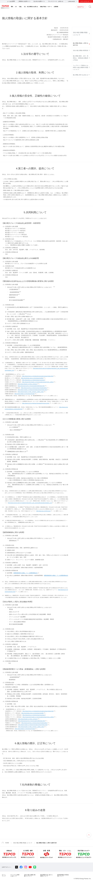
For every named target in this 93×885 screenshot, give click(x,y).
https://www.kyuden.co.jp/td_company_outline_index (31, 391)
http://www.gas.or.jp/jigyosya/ (43, 511)
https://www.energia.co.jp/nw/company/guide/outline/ (34, 388)
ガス (16, 6)
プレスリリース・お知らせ (55, 1)
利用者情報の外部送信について (63, 875)
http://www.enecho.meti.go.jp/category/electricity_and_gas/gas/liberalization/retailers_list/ (30, 503)
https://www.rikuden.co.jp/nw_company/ (27, 384)
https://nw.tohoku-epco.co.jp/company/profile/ (32, 378)
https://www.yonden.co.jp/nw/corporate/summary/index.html (32, 389)
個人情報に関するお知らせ (80, 75)
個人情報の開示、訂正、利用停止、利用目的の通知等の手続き (80, 58)
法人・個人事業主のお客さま (31, 6)
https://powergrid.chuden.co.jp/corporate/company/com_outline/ (37, 382)
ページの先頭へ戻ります (88, 835)
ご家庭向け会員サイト (24, 1)
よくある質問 (11, 1)
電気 (12, 6)
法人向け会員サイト (39, 1)
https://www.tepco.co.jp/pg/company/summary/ (33, 380)
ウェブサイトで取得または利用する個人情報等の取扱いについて (80, 67)
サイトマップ (4, 875)
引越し (20, 6)
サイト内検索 (90, 7)
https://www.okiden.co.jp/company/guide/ (25, 393)
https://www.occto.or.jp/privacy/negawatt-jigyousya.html (35, 403)
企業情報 (56, 6)
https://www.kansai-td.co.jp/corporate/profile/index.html (31, 386)
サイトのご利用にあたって (14, 875)
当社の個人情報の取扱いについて (80, 34)
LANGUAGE (71, 1)
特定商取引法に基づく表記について (46, 875)
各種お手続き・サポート (46, 6)
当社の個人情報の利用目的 (80, 50)
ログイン (81, 7)
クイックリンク (84, 1)
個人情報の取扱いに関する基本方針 (80, 44)
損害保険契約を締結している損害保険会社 (25, 573)
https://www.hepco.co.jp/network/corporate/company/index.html (37, 376)
